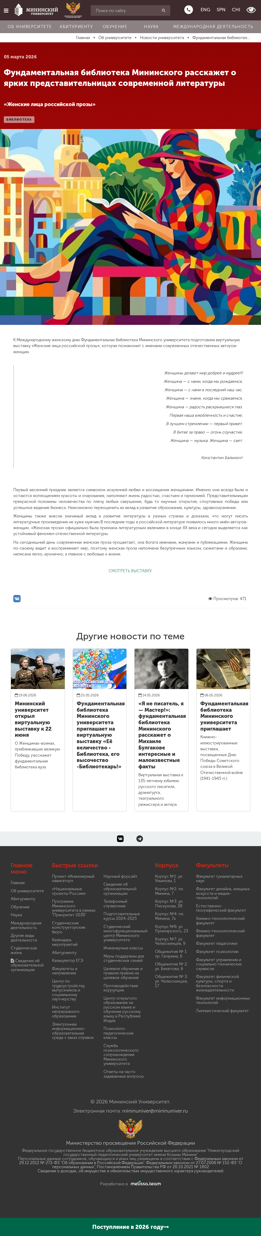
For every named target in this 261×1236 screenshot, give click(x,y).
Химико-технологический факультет (220, 920)
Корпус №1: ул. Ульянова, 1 (169, 878)
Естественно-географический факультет (221, 908)
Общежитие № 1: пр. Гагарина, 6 (171, 954)
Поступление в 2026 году (127, 1227)
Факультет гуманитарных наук (219, 878)
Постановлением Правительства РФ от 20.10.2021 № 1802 (153, 1166)
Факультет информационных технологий (223, 1000)
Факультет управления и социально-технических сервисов (219, 964)
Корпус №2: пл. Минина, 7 (169, 891)
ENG (205, 9)
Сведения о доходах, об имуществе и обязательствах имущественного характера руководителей (130, 1170)
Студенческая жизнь (24, 950)
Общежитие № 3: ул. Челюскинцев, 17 (171, 981)
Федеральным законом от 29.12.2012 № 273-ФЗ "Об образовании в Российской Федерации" (131, 1160)
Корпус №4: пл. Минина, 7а (169, 916)
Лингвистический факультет (222, 1010)
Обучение (115, 26)
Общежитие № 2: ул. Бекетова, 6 (171, 966)
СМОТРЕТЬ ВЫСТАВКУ (131, 570)
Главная (18, 882)
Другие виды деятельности (24, 937)
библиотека (19, 119)
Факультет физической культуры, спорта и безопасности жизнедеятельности (217, 983)
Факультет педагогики (216, 943)
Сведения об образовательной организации (27, 965)
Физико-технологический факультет (220, 933)
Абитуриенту (76, 26)
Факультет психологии (217, 951)
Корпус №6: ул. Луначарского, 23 (171, 929)
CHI (236, 9)
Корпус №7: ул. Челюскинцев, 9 (170, 941)
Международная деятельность (213, 26)
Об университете (30, 26)
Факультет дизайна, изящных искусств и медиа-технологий (223, 893)
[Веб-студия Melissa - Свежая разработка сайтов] (145, 1183)
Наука (151, 26)
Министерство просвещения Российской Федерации (130, 1143)
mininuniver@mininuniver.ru (155, 1111)
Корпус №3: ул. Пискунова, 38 (169, 903)
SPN (221, 9)
